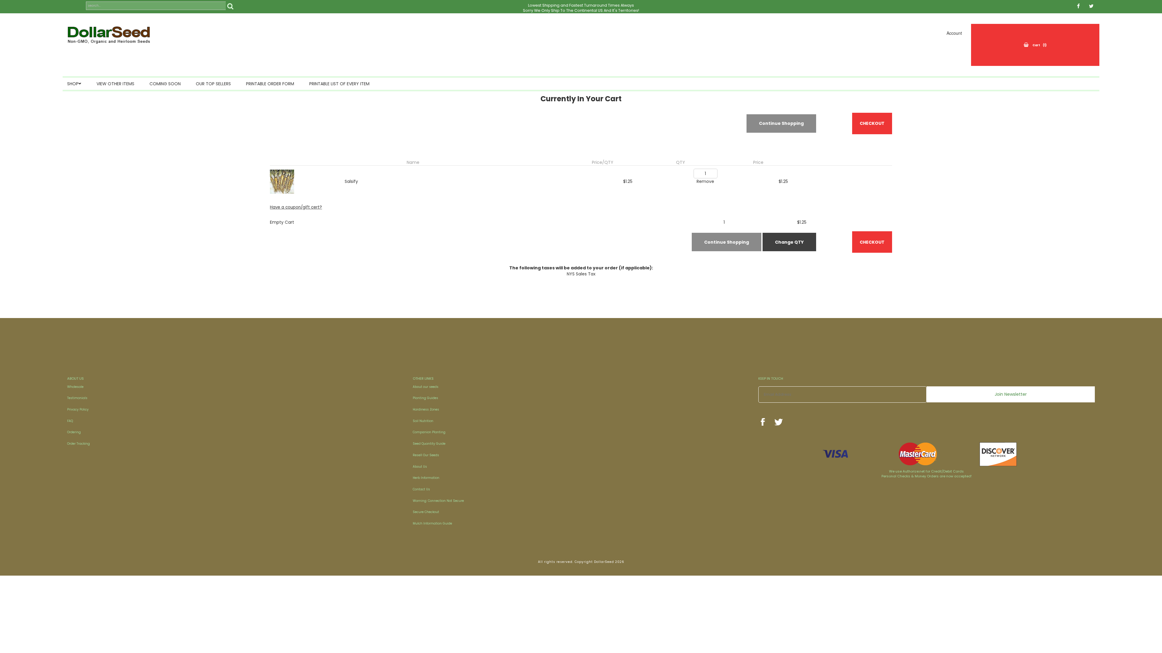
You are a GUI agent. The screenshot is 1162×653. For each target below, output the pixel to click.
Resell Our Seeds (426, 455)
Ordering (74, 432)
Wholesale (75, 387)
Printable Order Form (270, 84)
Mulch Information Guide (432, 523)
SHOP (72, 84)
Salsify (351, 181)
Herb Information (426, 478)
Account (954, 33)
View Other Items (115, 84)
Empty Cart (282, 222)
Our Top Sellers (213, 84)
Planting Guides (425, 398)
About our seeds (425, 387)
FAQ (70, 421)
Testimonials (77, 398)
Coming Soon (165, 84)
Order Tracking (78, 443)
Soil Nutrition (423, 421)
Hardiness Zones (426, 409)
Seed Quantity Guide (429, 443)
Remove (705, 181)
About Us (420, 466)
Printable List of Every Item (339, 84)
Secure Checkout (426, 512)
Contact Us (421, 489)
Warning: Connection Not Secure (438, 501)
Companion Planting (429, 432)
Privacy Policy (78, 409)
